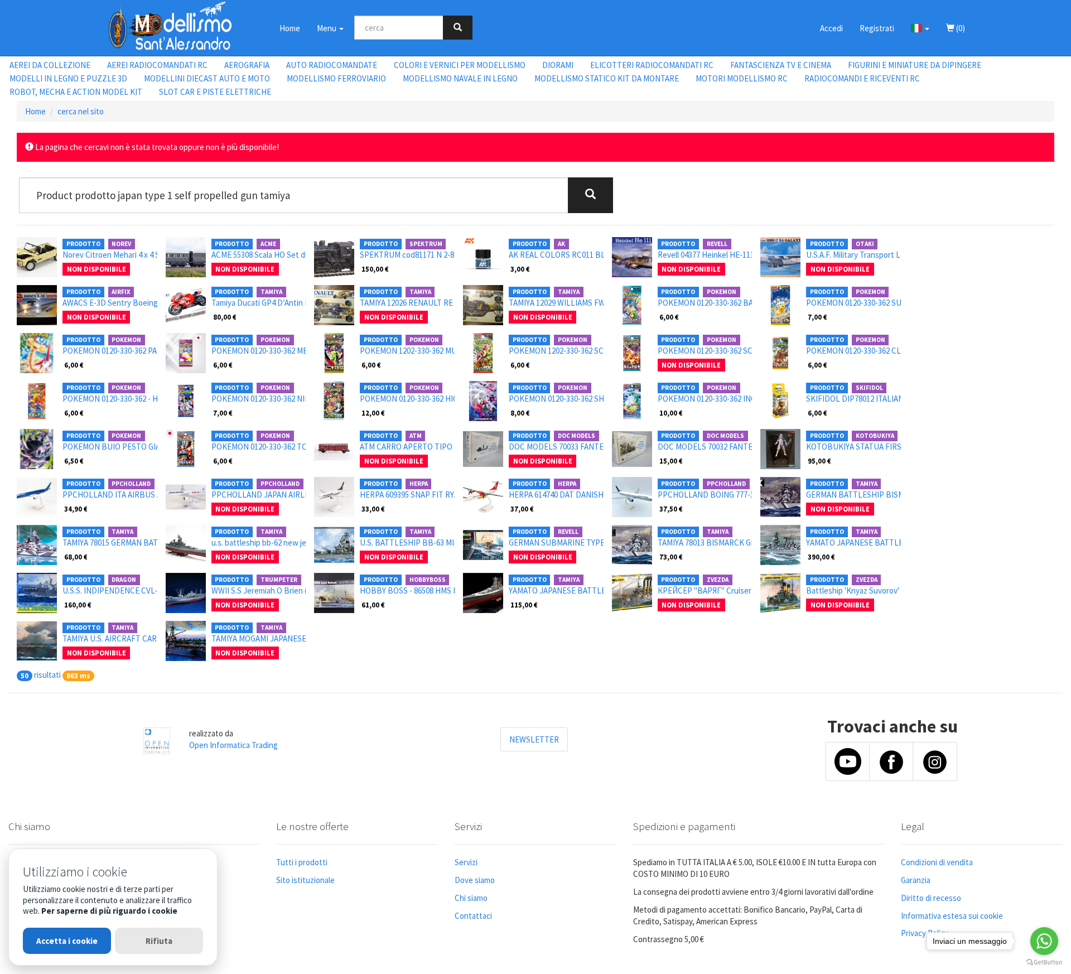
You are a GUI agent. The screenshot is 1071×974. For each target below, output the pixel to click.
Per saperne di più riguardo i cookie (109, 910)
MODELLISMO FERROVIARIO (336, 78)
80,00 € (225, 316)
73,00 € (671, 556)
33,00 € (373, 508)
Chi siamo (471, 898)
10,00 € (671, 412)
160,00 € (77, 604)
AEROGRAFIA (246, 65)
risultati (47, 674)
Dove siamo (475, 880)
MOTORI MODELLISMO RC (742, 78)
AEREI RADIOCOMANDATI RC (157, 65)
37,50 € (671, 508)
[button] (920, 28)
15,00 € (671, 460)
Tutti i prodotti (301, 862)
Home (289, 28)
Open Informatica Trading (233, 745)
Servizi (466, 862)
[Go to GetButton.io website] (1044, 962)
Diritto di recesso (931, 898)
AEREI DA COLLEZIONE (49, 65)
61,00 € (373, 604)
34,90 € (76, 508)
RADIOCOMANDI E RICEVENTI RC (862, 78)
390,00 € (821, 556)
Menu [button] (327, 28)
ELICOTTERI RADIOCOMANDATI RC (651, 65)
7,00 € (817, 316)
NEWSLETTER (534, 739)
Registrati (877, 28)
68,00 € (76, 556)
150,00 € (375, 268)
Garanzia (915, 880)
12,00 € (373, 412)
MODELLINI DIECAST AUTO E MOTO (207, 78)
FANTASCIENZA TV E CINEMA (780, 65)
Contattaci (473, 915)
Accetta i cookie (67, 941)
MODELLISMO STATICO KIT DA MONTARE (606, 78)
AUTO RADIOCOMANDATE (331, 65)
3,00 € (520, 268)
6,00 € (669, 316)
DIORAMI (557, 65)
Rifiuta (159, 941)
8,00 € (520, 412)
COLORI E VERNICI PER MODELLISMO (459, 65)
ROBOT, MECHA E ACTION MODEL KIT (75, 91)
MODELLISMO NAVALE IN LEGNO (460, 78)
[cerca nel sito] (457, 28)
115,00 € (524, 604)
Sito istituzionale (305, 880)
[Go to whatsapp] (1044, 941)
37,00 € (522, 508)
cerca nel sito (80, 111)
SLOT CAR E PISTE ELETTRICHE (215, 91)
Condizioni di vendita (937, 862)
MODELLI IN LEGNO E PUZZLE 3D (68, 78)
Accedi (831, 28)
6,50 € (74, 460)
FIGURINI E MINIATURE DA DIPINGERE (914, 65)
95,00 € (819, 460)
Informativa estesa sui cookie (952, 915)
